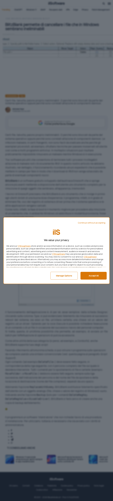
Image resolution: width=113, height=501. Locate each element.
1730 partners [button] (24, 245)
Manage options (64, 275)
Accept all (94, 275)
